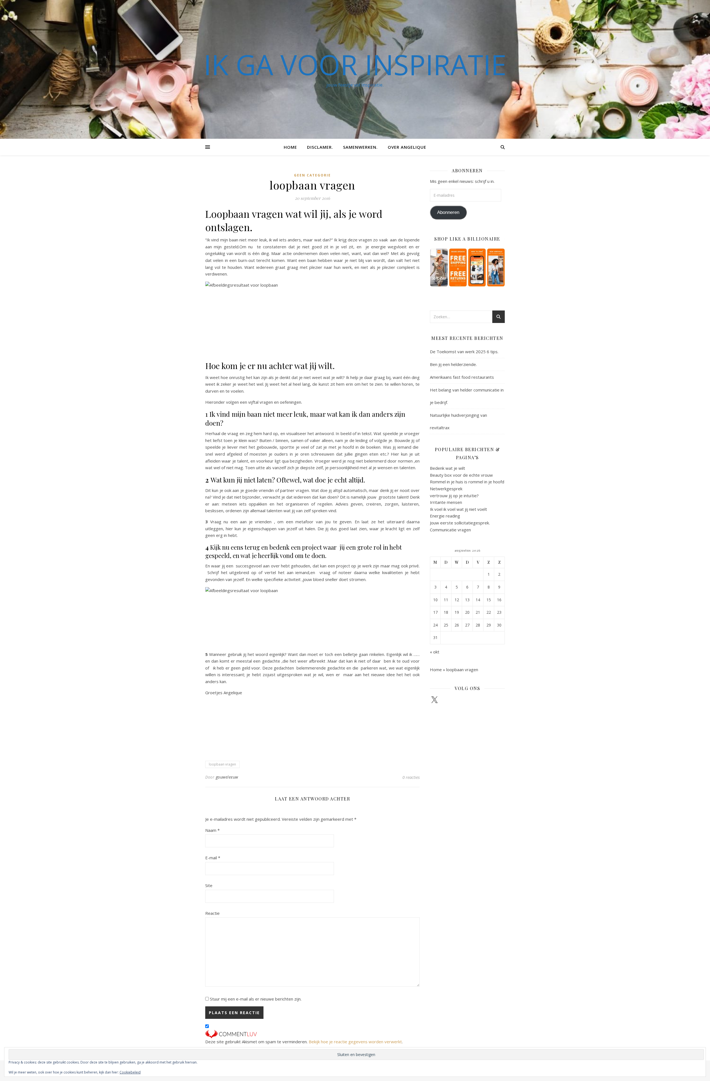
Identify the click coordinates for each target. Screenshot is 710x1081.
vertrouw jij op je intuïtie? (454, 495)
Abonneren (448, 212)
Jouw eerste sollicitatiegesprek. (460, 523)
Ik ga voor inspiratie (355, 64)
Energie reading (445, 516)
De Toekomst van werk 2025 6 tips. (464, 351)
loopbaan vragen (222, 764)
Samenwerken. (360, 147)
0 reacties (411, 777)
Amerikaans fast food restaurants (462, 377)
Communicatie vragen (450, 529)
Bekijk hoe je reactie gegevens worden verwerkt (355, 1041)
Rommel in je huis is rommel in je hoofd (467, 481)
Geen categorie (312, 175)
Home (290, 147)
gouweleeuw (227, 777)
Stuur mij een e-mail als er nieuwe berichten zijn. (255, 999)
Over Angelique (407, 147)
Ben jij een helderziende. (453, 364)
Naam (212, 830)
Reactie (212, 913)
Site (208, 885)
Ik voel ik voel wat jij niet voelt (458, 509)
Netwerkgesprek (446, 488)
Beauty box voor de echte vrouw (461, 475)
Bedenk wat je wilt (447, 468)
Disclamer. (320, 147)
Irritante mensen (446, 502)
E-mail (212, 857)
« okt (434, 652)
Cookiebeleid (130, 1072)
